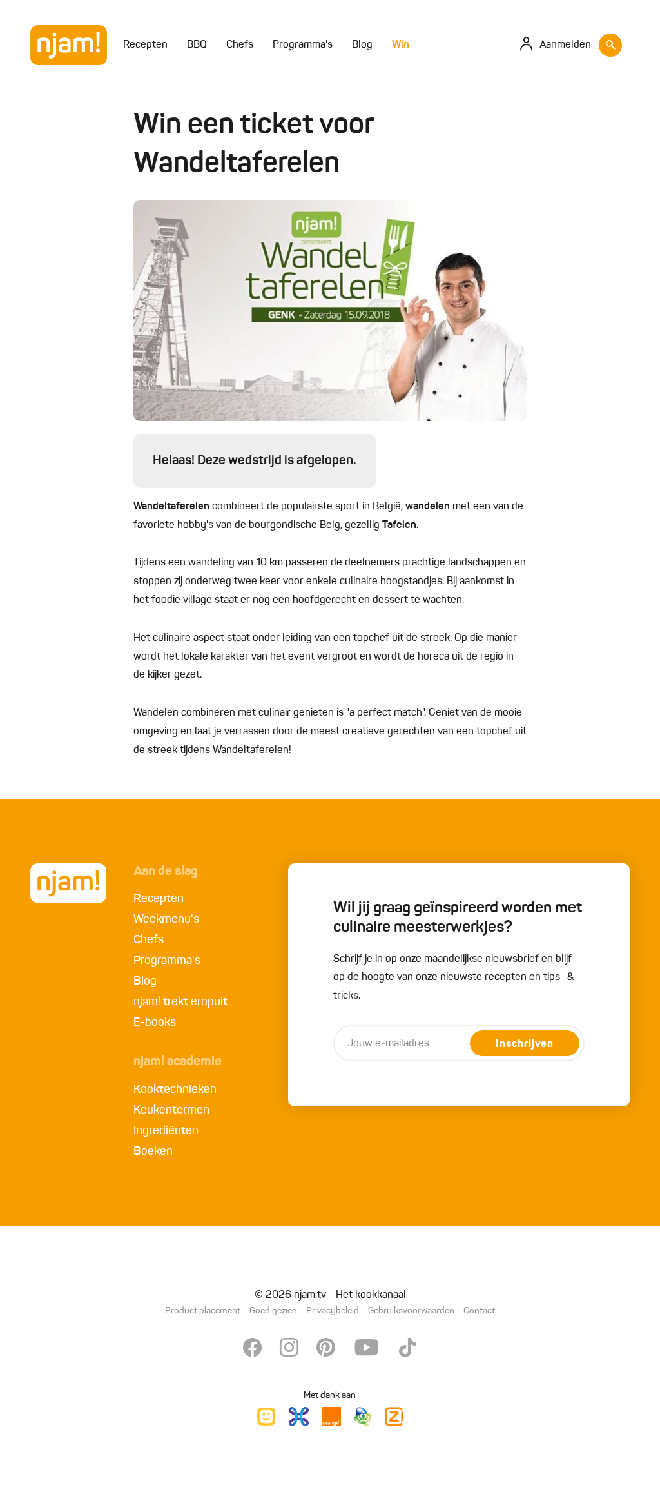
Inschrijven (525, 1044)
